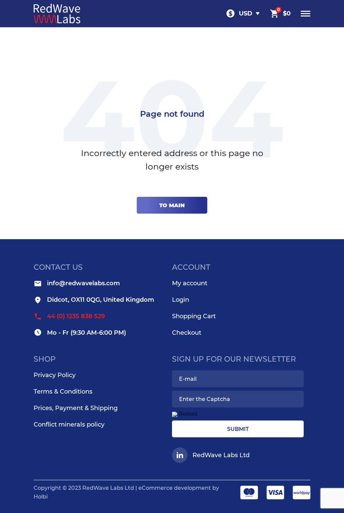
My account (189, 283)
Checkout (186, 332)
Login (180, 299)
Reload (188, 414)
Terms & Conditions (63, 391)
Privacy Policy (55, 375)
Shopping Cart (194, 316)
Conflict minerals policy (69, 424)
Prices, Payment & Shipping (76, 408)
